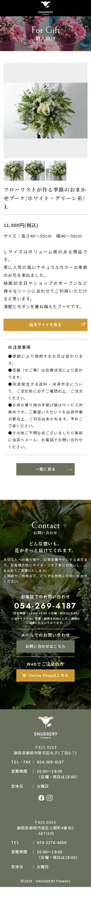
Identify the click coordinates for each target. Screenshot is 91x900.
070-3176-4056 (51, 842)
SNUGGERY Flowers (53, 881)
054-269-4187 (45, 606)
